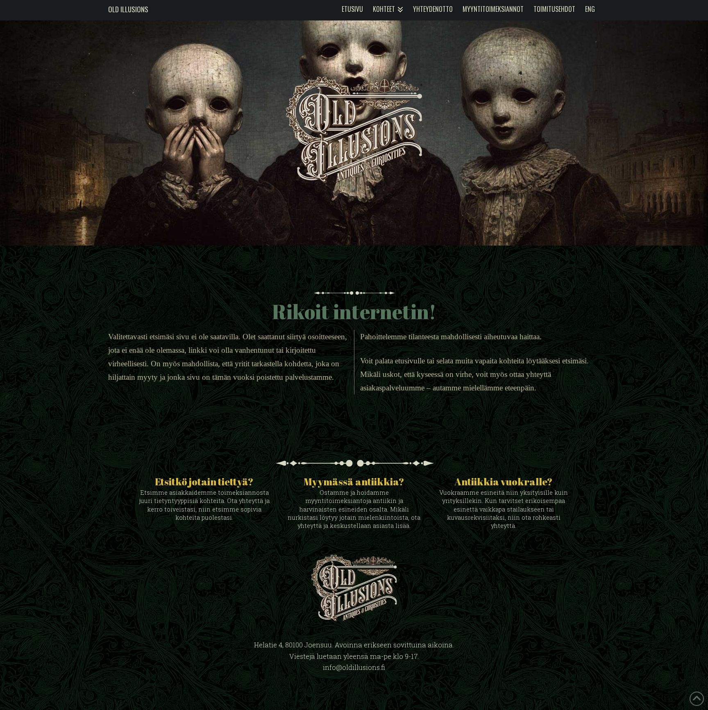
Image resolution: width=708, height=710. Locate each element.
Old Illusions (128, 9)
